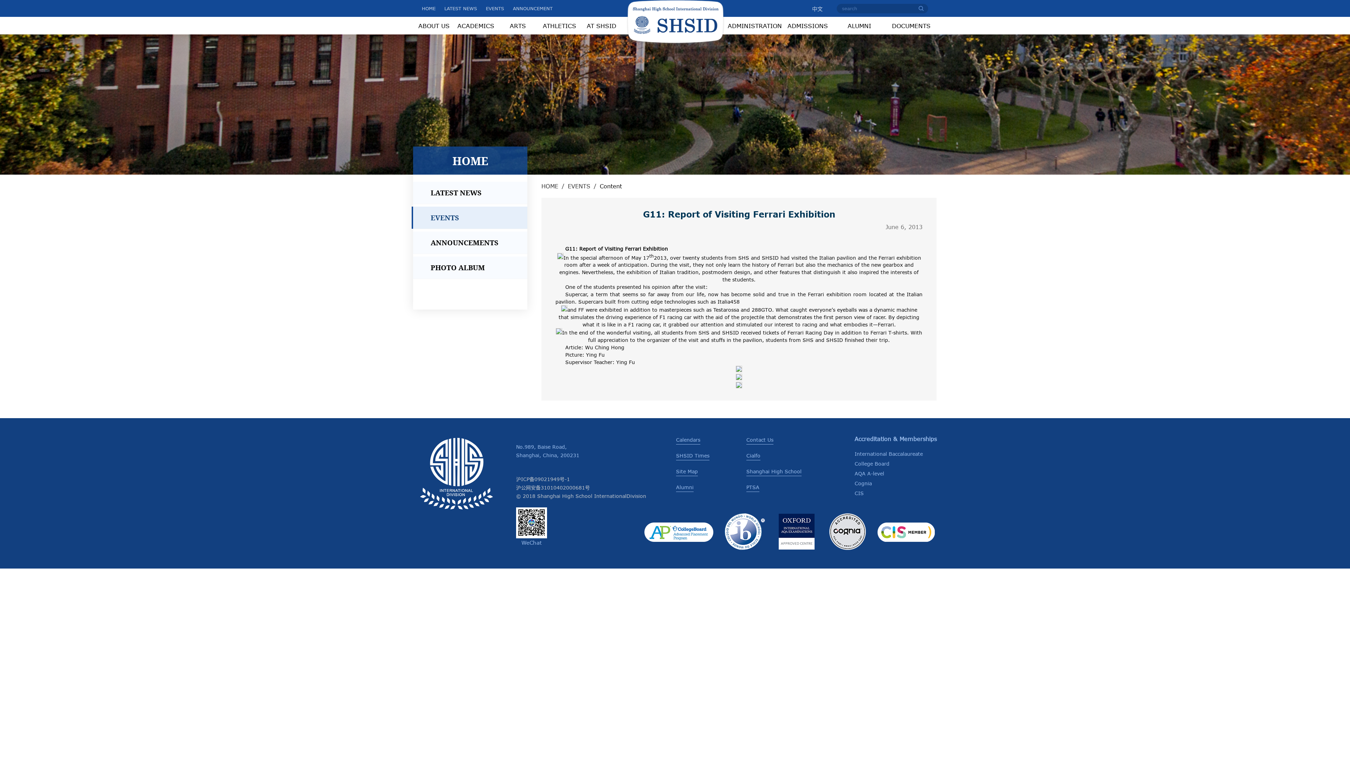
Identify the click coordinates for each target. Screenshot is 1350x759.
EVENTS (495, 8)
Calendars (688, 440)
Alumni (685, 487)
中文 (817, 9)
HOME (429, 8)
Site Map (687, 471)
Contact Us (759, 440)
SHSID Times (692, 456)
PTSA (752, 487)
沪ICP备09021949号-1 (543, 479)
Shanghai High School (774, 471)
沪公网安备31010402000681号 (553, 488)
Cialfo (753, 456)
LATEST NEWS (460, 8)
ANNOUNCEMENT (533, 8)
